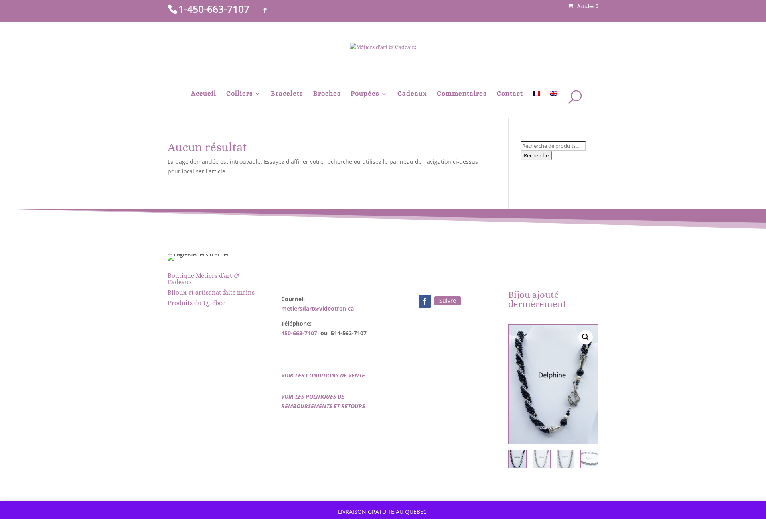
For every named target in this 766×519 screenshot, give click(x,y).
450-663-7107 (299, 333)
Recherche (536, 155)
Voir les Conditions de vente (323, 375)
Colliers (239, 94)
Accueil (203, 94)
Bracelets (287, 94)
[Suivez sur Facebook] (425, 301)
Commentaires (462, 94)
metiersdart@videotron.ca (317, 308)
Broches (327, 94)
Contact (510, 94)
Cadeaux (412, 94)
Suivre (447, 300)
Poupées (365, 94)
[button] (585, 337)
